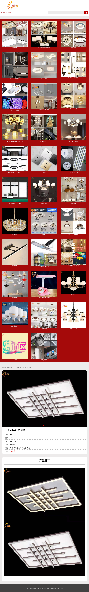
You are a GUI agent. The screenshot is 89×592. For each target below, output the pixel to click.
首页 (10, 368)
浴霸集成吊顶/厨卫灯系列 (15, 203)
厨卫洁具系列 (44, 360)
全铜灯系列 (44, 203)
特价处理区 (14, 360)
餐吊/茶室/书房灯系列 (44, 109)
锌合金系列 (73, 294)
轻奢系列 (14, 234)
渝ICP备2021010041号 (34, 588)
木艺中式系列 (44, 328)
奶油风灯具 (44, 78)
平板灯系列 (14, 47)
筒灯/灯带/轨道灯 (15, 110)
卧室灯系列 (73, 47)
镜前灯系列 (14, 265)
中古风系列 (73, 203)
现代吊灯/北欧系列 (73, 141)
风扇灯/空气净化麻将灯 (73, 234)
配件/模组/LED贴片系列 (73, 172)
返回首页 (4, 13)
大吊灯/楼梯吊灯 (44, 141)
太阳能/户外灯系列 (44, 266)
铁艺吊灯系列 (73, 328)
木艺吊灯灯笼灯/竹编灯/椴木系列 (15, 141)
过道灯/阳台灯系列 (73, 109)
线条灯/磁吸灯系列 (14, 78)
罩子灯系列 (14, 297)
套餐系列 (44, 234)
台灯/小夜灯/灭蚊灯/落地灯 (44, 297)
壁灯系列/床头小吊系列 (73, 77)
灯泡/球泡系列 (14, 326)
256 (15, 368)
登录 (9, 13)
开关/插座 (44, 172)
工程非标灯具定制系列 (73, 265)
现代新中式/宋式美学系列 (44, 47)
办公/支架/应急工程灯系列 (14, 172)
